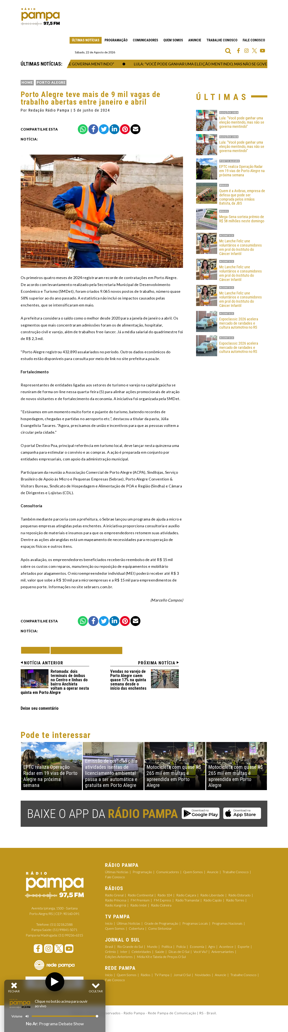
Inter (123, 952)
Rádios (145, 975)
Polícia (181, 946)
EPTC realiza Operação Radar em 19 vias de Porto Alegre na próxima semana (242, 171)
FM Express (162, 900)
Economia (197, 946)
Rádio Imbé (138, 905)
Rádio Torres (235, 900)
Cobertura (136, 928)
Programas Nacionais (227, 923)
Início (109, 923)
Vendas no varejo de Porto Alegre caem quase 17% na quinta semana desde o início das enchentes (128, 680)
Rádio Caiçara (186, 895)
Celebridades (141, 952)
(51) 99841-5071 (65, 930)
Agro (211, 946)
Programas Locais (195, 923)
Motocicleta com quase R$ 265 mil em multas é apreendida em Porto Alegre (174, 776)
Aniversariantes (222, 952)
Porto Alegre (51, 82)
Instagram (246, 50)
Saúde (159, 952)
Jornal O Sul (182, 975)
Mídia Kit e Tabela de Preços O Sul (161, 957)
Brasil (109, 946)
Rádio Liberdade (212, 895)
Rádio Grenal (114, 895)
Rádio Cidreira (161, 905)
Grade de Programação (161, 923)
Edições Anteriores (119, 957)
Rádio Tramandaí (187, 900)
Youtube (262, 50)
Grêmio (110, 952)
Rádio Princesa (115, 900)
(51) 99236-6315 (70, 935)
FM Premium (140, 900)
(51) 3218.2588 (61, 924)
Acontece (226, 946)
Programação (116, 40)
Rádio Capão (212, 900)
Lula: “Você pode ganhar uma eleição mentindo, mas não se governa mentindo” (199, 64)
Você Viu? (200, 952)
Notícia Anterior (43, 662)
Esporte (243, 946)
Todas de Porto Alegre (86, 650)
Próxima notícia (156, 662)
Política (166, 946)
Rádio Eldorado (239, 895)
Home (27, 82)
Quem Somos (173, 40)
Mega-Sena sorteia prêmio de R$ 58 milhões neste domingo (241, 219)
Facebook (238, 50)
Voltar (37, 650)
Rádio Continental (140, 895)
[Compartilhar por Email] (135, 129)
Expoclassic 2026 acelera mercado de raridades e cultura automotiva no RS (238, 323)
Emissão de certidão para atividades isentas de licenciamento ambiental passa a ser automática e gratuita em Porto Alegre (111, 773)
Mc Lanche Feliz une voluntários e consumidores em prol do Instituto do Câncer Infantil (240, 247)
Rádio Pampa (40, 17)
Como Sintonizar (160, 928)
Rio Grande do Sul (130, 946)
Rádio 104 (164, 895)
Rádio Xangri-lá (115, 905)
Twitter (254, 50)
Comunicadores (145, 40)
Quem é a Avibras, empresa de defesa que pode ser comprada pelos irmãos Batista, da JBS (242, 197)
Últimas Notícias (85, 40)
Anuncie (194, 40)
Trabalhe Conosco (221, 40)
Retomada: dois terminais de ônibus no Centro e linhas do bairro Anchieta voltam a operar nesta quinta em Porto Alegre (55, 682)
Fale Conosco (254, 40)
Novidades (203, 975)
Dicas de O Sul (178, 952)
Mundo (152, 946)
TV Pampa (162, 975)
